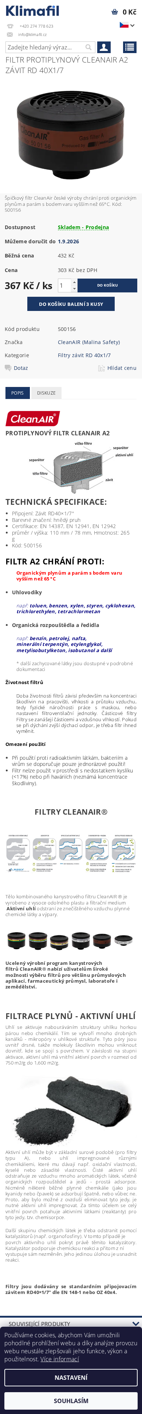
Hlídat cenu (122, 368)
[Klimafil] (32, 9)
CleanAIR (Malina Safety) (89, 342)
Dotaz (21, 368)
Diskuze (46, 393)
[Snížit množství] (74, 288)
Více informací (59, 1359)
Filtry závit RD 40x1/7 (84, 355)
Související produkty (39, 1323)
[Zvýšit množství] (74, 282)
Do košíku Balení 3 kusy (71, 304)
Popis (17, 393)
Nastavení (71, 1378)
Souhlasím (71, 1401)
